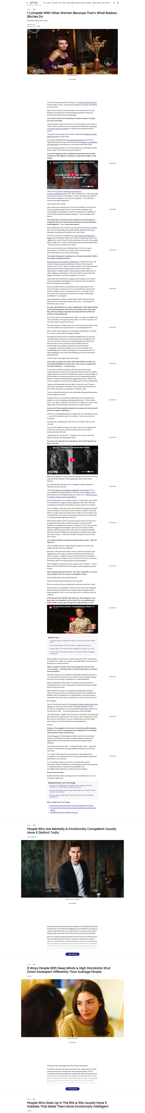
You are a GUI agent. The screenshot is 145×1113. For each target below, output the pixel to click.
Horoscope (55, 3)
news (56, 736)
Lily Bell (29, 976)
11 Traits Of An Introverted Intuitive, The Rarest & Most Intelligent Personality (72, 652)
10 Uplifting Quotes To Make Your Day (64, 812)
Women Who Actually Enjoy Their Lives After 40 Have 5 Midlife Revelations (71, 796)
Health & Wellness (86, 3)
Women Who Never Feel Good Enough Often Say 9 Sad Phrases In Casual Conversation (73, 791)
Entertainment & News (73, 3)
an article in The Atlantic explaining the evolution (71, 490)
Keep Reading (72, 954)
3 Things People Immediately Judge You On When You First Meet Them (72, 641)
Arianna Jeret (31, 24)
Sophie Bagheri (31, 837)
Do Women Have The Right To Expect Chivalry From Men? (71, 806)
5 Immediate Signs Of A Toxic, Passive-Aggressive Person (70, 645)
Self (60, 3)
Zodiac (49, 3)
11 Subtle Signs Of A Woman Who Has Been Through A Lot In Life (72, 649)
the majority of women (75, 140)
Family (64, 3)
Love (44, 3)
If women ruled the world (87, 102)
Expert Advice (106, 3)
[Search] (113, 2)
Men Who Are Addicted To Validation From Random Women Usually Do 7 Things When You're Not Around (71, 786)
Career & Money (96, 3)
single (88, 492)
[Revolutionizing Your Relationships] (34, 2)
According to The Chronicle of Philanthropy (63, 262)
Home (28, 9)
